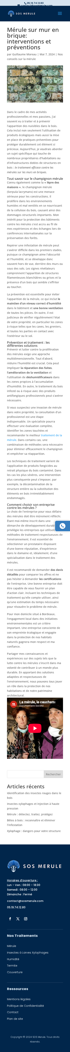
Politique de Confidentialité (25, 1006)
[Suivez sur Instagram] (26, 919)
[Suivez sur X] (18, 919)
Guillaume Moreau (24, 54)
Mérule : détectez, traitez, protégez (30, 814)
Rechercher (53, 774)
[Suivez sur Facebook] (10, 919)
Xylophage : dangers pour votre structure (34, 831)
